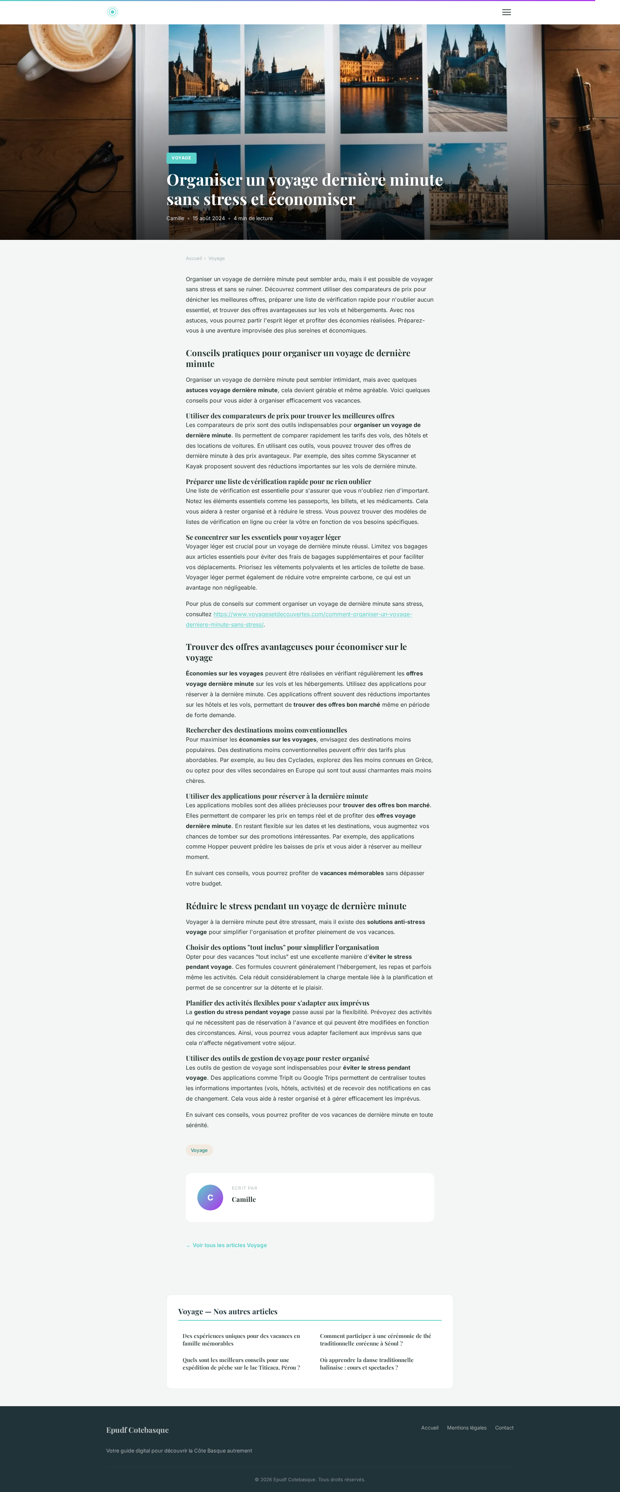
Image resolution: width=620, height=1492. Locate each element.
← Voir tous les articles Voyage (226, 1245)
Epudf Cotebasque (137, 1429)
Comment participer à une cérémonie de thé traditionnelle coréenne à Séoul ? (375, 1339)
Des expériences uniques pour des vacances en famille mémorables (241, 1339)
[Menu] (506, 12)
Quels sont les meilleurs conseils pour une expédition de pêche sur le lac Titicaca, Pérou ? (241, 1363)
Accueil (194, 258)
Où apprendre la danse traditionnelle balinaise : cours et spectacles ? (367, 1363)
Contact (504, 1427)
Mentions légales (467, 1427)
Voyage (181, 158)
